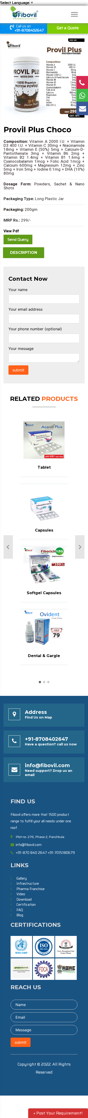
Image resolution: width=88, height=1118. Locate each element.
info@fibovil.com (47, 765)
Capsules (44, 530)
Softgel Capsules (44, 593)
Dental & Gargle (44, 656)
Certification (26, 904)
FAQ (19, 910)
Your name (17, 289)
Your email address (25, 309)
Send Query (18, 239)
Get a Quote (68, 28)
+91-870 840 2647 (31, 853)
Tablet (44, 467)
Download (24, 899)
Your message (21, 348)
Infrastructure (27, 883)
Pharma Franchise (30, 889)
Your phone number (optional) (35, 329)
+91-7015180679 (61, 853)
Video (20, 894)
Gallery (21, 878)
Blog (19, 915)
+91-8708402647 (29, 30)
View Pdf (11, 231)
